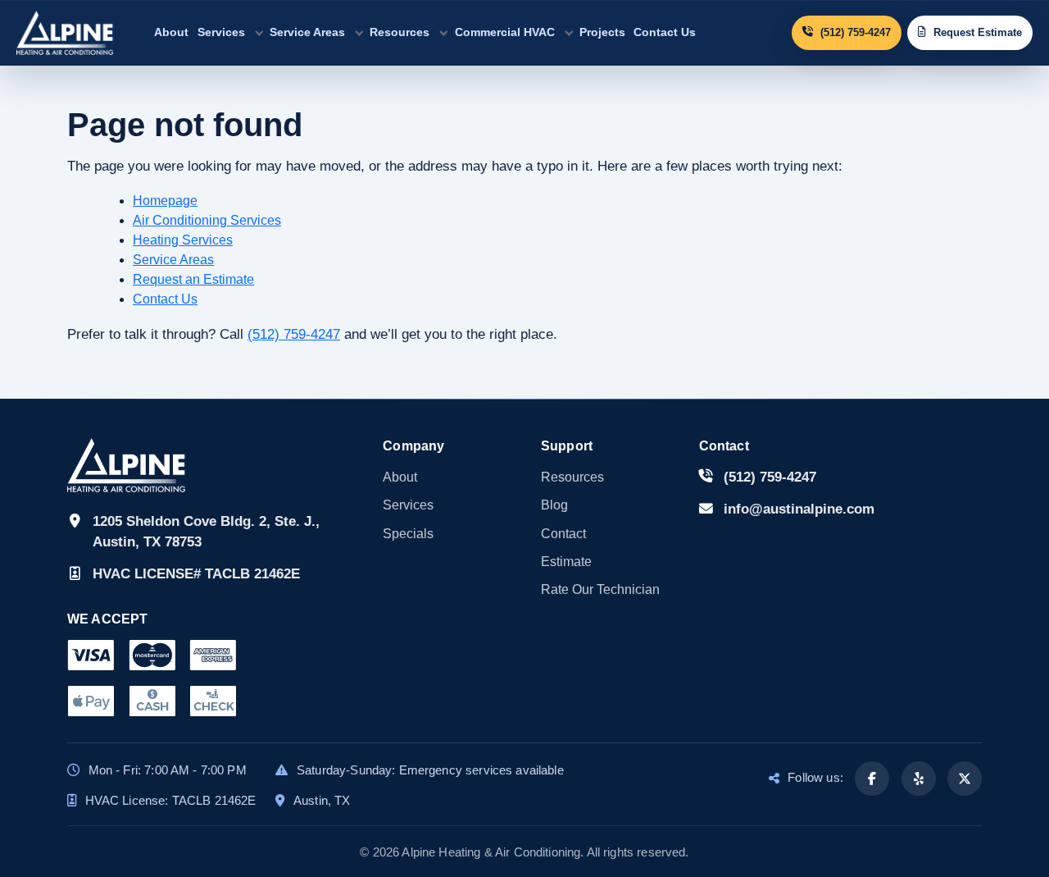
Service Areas (307, 32)
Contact (563, 534)
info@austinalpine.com (799, 509)
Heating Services (183, 240)
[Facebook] (872, 778)
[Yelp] (918, 778)
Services (221, 32)
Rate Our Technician (600, 589)
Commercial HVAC (505, 32)
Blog (554, 505)
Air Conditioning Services (207, 220)
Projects (602, 32)
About (171, 32)
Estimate (566, 562)
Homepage (165, 201)
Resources (399, 32)
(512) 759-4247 (293, 334)
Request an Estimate (193, 279)
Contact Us (664, 32)
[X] (964, 778)
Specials (408, 534)
